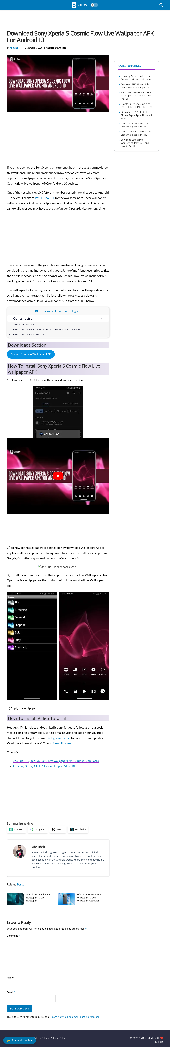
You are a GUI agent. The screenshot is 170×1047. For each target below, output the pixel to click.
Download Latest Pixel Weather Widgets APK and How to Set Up (135, 143)
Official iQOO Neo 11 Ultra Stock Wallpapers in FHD (134, 125)
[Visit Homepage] (79, 5)
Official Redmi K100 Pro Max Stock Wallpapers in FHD (136, 133)
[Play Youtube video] (58, 476)
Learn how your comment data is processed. (75, 1016)
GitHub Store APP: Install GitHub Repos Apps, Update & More (136, 115)
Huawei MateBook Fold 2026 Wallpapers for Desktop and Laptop (136, 96)
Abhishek (14, 47)
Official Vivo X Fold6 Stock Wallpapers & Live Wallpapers (39, 897)
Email (11, 992)
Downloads (60, 47)
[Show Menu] (8, 5)
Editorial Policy (58, 1038)
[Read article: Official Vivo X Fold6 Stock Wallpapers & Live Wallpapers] (15, 899)
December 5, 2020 (33, 47)
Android (50, 47)
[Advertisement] (85, 20)
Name (11, 977)
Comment (13, 935)
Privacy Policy (40, 1038)
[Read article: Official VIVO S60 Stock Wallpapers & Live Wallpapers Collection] (66, 899)
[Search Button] (161, 5)
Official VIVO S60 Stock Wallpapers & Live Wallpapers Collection (89, 897)
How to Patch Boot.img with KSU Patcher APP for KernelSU (137, 105)
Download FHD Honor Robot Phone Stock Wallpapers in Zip (137, 86)
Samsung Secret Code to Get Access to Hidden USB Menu (136, 78)
